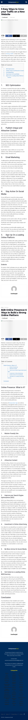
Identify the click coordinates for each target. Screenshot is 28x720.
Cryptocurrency (7, 687)
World (21, 705)
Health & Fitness (14, 683)
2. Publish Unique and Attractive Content (14, 70)
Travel (21, 695)
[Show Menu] (1, 2)
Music (14, 696)
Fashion (7, 700)
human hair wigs (13, 403)
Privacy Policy (14, 714)
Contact (21, 714)
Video (21, 699)
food (14, 673)
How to (14, 687)
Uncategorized (21, 697)
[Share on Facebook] (8, 36)
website (21, 703)
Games (14, 678)
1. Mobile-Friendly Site (13, 367)
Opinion (14, 703)
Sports (21, 682)
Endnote (9, 77)
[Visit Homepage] (14, 2)
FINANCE (7, 704)
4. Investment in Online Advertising (15, 373)
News (14, 701)
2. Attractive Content (12, 368)
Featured (7, 702)
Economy (7, 692)
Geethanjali (5, 17)
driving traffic (9, 53)
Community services (7, 685)
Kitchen (14, 689)
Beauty (6, 677)
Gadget (14, 675)
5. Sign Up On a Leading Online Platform (14, 75)
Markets (14, 694)
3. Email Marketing (8, 72)
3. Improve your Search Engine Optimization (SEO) (17, 371)
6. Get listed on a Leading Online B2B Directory (16, 377)
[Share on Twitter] (16, 36)
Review (21, 678)
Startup (21, 684)
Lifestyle (14, 692)
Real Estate (21, 675)
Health (14, 680)
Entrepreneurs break (7, 698)
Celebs (6, 682)
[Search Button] (26, 2)
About (7, 714)
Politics (21, 673)
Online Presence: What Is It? (10, 365)
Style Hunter (21, 690)
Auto (7, 675)
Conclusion (6, 381)
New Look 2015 (14, 699)
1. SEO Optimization (9, 69)
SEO (21, 680)
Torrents (21, 694)
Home (2, 6)
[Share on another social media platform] (23, 36)
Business (6, 6)
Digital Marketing (6, 690)
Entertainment (7, 695)
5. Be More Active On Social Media (15, 374)
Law (14, 691)
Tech (21, 692)
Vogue (21, 701)
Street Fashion (21, 687)
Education (6, 694)
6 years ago (12, 17)
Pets (14, 705)
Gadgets (14, 677)
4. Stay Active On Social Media (11, 74)
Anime (6, 673)
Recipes (21, 677)
